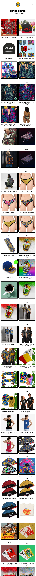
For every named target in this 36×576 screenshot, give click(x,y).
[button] (32, 4)
